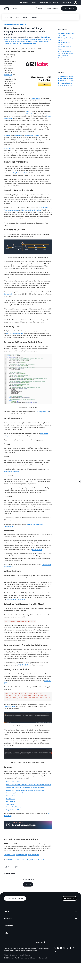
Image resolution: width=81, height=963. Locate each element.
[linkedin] (61, 948)
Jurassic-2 (28, 111)
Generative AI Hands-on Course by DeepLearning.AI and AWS (25, 790)
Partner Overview (21, 854)
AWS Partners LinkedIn (66, 76)
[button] (69, 8)
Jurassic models (35, 98)
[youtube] (70, 948)
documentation (37, 549)
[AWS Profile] (75, 2)
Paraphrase (7, 210)
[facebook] (58, 948)
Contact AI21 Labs (9, 854)
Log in (27, 884)
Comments (25, 43)
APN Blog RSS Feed (65, 85)
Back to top (39, 942)
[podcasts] (74, 948)
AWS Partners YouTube (66, 81)
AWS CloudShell (23, 665)
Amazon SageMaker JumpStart (17, 173)
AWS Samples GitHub (42, 411)
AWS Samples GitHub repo (14, 333)
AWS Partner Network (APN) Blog (15, 24)
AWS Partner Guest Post (22, 860)
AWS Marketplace (33, 854)
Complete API (8, 294)
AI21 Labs (11, 860)
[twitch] (67, 948)
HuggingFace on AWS (12, 810)
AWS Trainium (10, 804)
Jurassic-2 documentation (12, 471)
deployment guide (9, 706)
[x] (55, 948)
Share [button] (34, 43)
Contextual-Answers (45, 208)
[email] (55, 952)
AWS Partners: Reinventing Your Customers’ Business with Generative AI (28, 784)
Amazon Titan (10, 798)
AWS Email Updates (65, 83)
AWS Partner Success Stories (39, 860)
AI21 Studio (7, 148)
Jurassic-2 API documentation (15, 599)
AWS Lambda (29, 114)
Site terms (13, 955)
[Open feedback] (79, 481)
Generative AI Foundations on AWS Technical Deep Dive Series (25, 787)
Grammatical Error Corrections (31, 210)
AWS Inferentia (10, 801)
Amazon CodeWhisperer (13, 807)
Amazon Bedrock (11, 796)
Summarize (15, 210)
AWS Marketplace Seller (32, 135)
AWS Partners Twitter (66, 78)
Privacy (6, 955)
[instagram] (64, 948)
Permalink (15, 43)
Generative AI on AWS (13, 782)
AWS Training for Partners (65, 53)
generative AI (8, 74)
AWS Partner (18, 135)
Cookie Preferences (24, 955)
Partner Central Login (64, 51)
